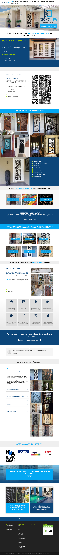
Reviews (12, 3)
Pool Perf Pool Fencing (22, 537)
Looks (29, 251)
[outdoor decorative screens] (51, 134)
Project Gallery (21, 533)
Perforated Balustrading (22, 539)
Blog (32, 1)
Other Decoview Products (50, 1)
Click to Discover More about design (30, 340)
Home (12, 1)
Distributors (16, 3)
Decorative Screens (24, 1)
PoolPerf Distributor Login (23, 547)
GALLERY (13, 199)
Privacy (15, 238)
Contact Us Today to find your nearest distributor (30, 518)
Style (45, 251)
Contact (21, 3)
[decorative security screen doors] (7, 134)
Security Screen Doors (17, 1)
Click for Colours (29, 199)
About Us (29, 1)
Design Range (45, 199)
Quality (13, 251)
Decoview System (42, 1)
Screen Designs (36, 1)
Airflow (29, 238)
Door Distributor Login (22, 546)
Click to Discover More (30, 219)
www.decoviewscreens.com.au (17, 509)
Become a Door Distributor (23, 543)
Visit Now (29, 476)
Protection (44, 238)
